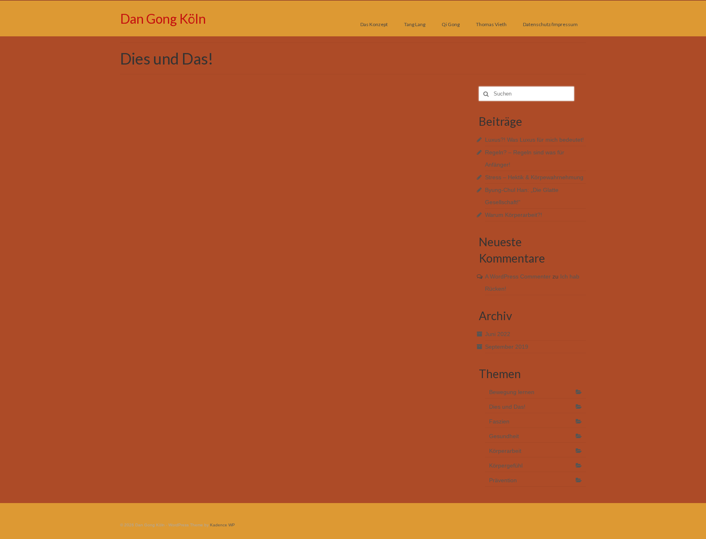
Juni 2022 (497, 334)
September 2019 (506, 346)
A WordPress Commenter (518, 276)
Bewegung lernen (511, 392)
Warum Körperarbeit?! (513, 215)
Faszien (499, 421)
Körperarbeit (505, 451)
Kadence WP (222, 525)
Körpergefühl (506, 465)
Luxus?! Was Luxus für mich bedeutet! (534, 139)
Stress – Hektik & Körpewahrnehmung (534, 177)
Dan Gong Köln (163, 19)
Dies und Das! (507, 406)
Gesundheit (504, 436)
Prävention (503, 480)
